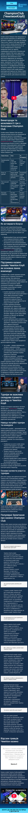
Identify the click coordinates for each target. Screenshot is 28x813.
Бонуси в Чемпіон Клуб (7, 250)
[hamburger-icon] (3, 6)
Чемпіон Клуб (13, 408)
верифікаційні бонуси (7, 141)
